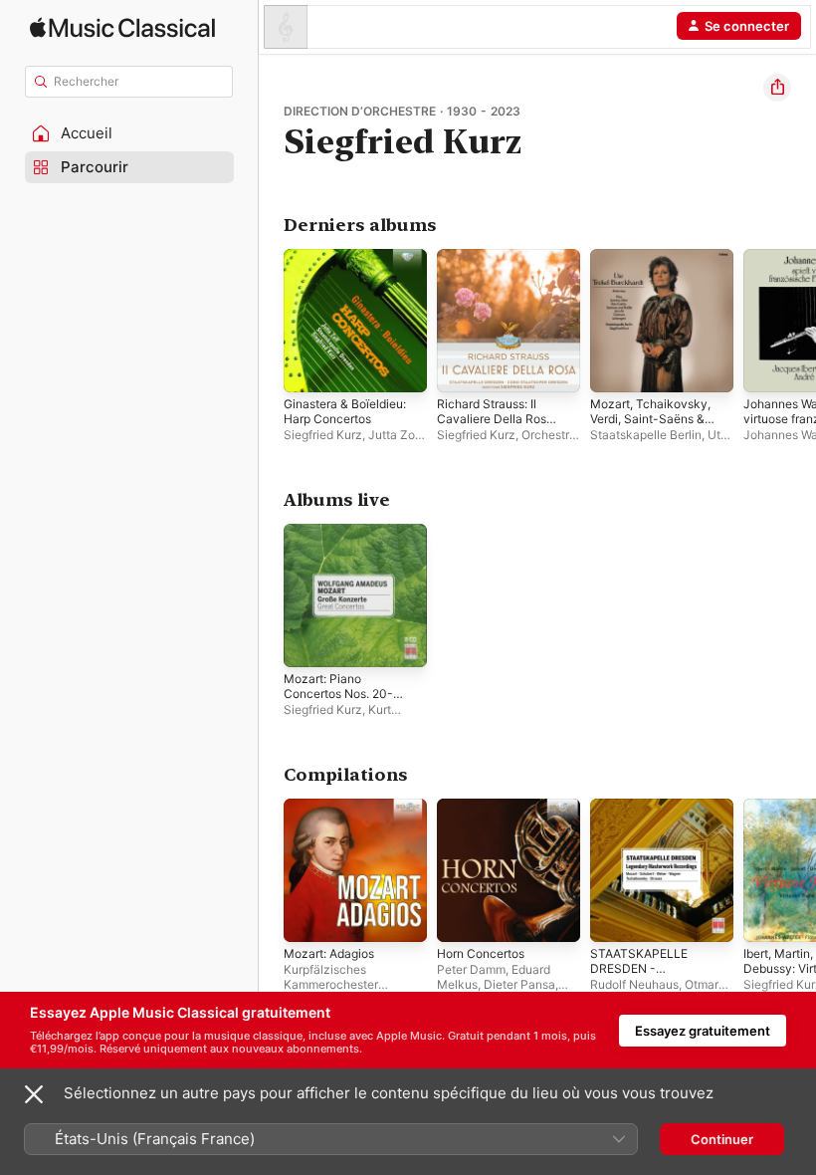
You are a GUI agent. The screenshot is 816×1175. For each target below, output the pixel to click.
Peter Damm (471, 969)
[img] (122, 27)
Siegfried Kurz (323, 434)
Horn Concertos (480, 953)
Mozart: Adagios (329, 953)
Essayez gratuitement (702, 1031)
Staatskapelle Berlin (646, 434)
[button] (129, 133)
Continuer (722, 1139)
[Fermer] (34, 1094)
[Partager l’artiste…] (777, 88)
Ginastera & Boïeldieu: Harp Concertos (345, 411)
